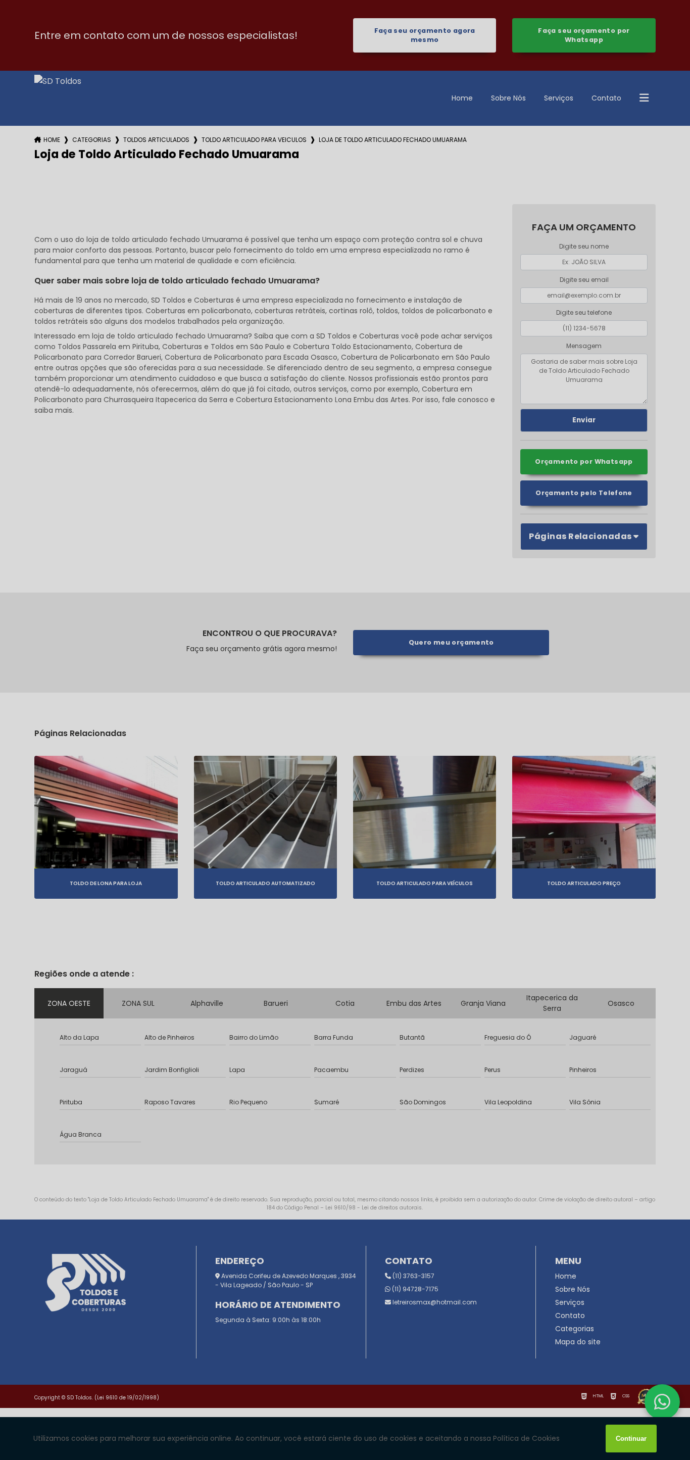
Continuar (631, 1438)
